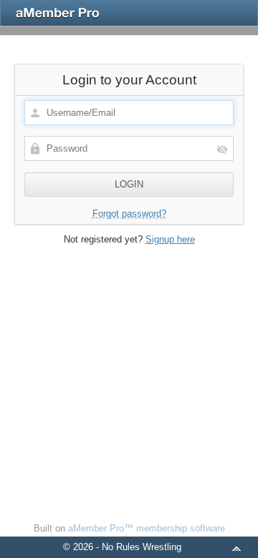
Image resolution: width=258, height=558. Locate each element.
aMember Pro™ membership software (146, 528)
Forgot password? (129, 213)
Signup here (170, 239)
